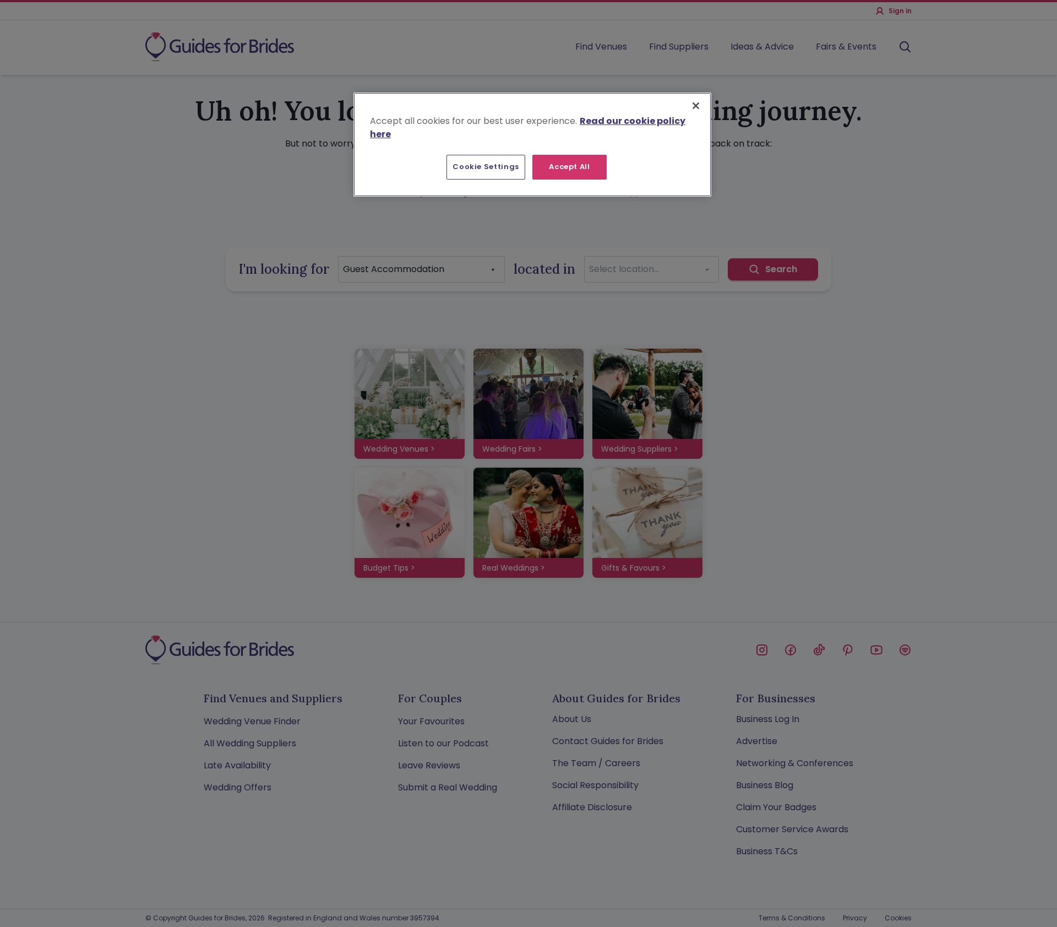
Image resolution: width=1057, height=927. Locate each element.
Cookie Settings (486, 166)
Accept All (569, 166)
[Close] (696, 106)
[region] (532, 144)
